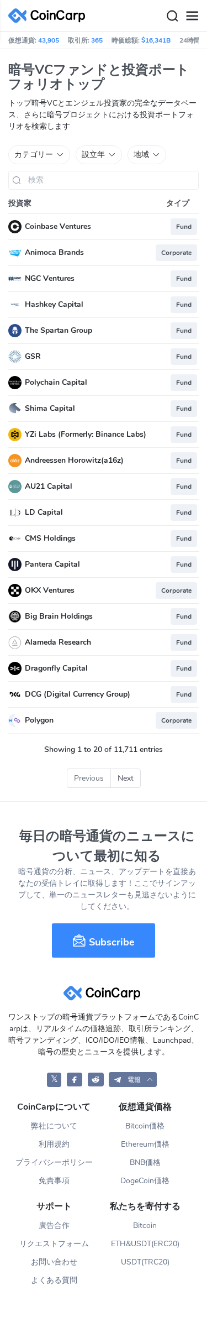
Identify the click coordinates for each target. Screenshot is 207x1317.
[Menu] (192, 16)
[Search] (172, 16)
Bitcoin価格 (144, 1126)
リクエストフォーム (54, 1243)
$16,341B (156, 40)
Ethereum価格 (145, 1144)
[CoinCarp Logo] (49, 16)
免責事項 (54, 1180)
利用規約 (54, 1144)
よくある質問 (54, 1280)
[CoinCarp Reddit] (96, 1079)
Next (126, 778)
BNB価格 (145, 1162)
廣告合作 (54, 1225)
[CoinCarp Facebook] (75, 1079)
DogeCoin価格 (144, 1180)
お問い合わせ (54, 1262)
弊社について (54, 1126)
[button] (133, 1079)
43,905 (48, 40)
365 (97, 40)
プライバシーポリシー (54, 1162)
